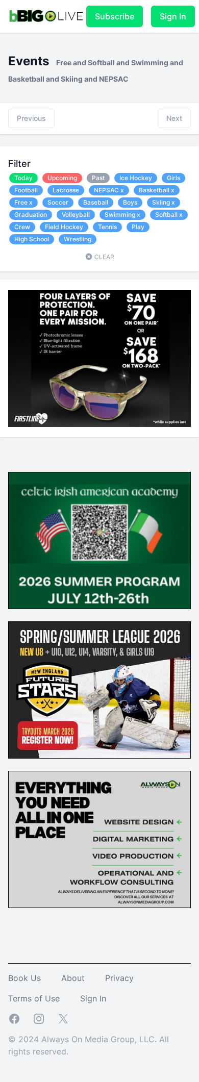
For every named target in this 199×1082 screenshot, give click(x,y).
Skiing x (163, 202)
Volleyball (76, 214)
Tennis (107, 227)
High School (31, 239)
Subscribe (114, 16)
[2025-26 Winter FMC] (99, 690)
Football (26, 190)
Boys (130, 202)
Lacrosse (66, 190)
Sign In (173, 16)
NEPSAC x (109, 190)
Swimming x (122, 214)
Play (138, 227)
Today (23, 178)
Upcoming (62, 178)
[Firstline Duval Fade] (99, 358)
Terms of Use (34, 998)
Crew (22, 227)
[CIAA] (99, 540)
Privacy (119, 978)
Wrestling (77, 239)
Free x (23, 202)
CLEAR (103, 257)
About (73, 978)
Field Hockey (64, 227)
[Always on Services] (99, 839)
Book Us (24, 978)
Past (98, 178)
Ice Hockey (135, 178)
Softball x (169, 214)
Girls (173, 178)
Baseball (95, 202)
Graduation (30, 214)
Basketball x (157, 190)
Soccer (57, 202)
